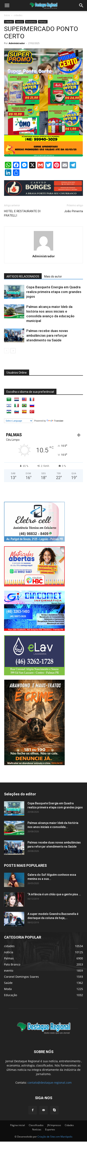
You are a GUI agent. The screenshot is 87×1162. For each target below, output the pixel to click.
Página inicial (17, 1125)
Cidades (69, 1125)
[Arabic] (8, 399)
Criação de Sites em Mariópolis (54, 1136)
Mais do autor (53, 276)
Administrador (17, 43)
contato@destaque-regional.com (50, 1082)
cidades (18, 15)
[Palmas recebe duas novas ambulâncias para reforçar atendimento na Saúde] (14, 336)
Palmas (42, 21)
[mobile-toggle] (6, 5)
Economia (31, 21)
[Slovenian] (16, 412)
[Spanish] (24, 412)
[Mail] (43, 1110)
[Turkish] (32, 412)
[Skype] (54, 1110)
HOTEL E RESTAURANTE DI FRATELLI (22, 213)
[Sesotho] (8, 412)
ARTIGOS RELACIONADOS (22, 276)
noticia (19, 21)
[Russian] (32, 406)
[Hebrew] (8, 406)
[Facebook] (33, 1110)
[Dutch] (16, 399)
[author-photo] (43, 250)
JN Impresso (54, 1125)
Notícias (36, 1129)
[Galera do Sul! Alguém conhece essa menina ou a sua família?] (14, 880)
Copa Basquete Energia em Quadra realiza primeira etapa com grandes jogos (53, 292)
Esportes (50, 1129)
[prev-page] (6, 350)
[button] (81, 5)
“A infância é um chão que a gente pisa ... (54, 894)
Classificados (36, 1125)
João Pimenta (73, 211)
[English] (24, 399)
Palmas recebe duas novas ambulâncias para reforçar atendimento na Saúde (47, 335)
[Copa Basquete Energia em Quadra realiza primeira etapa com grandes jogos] (14, 292)
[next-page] (13, 350)
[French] (32, 399)
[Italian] (16, 406)
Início (7, 15)
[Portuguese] (24, 406)
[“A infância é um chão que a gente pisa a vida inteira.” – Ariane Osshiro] (14, 899)
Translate (58, 421)
